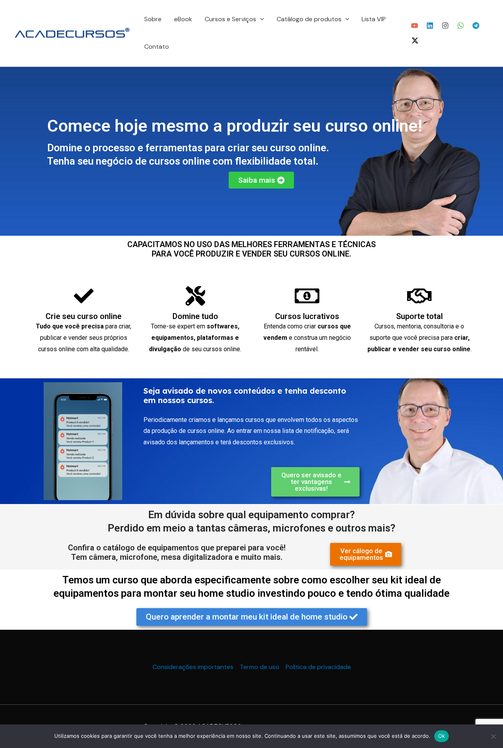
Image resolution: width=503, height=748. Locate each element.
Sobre (153, 19)
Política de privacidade (318, 667)
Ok (441, 736)
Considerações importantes (192, 667)
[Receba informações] (460, 25)
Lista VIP (374, 19)
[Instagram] (445, 25)
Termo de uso (259, 667)
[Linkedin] (429, 25)
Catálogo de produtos (309, 19)
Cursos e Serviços (230, 19)
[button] (260, 19)
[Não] (493, 736)
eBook (183, 19)
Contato (156, 46)
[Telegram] (475, 25)
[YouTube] (414, 25)
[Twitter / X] (415, 40)
